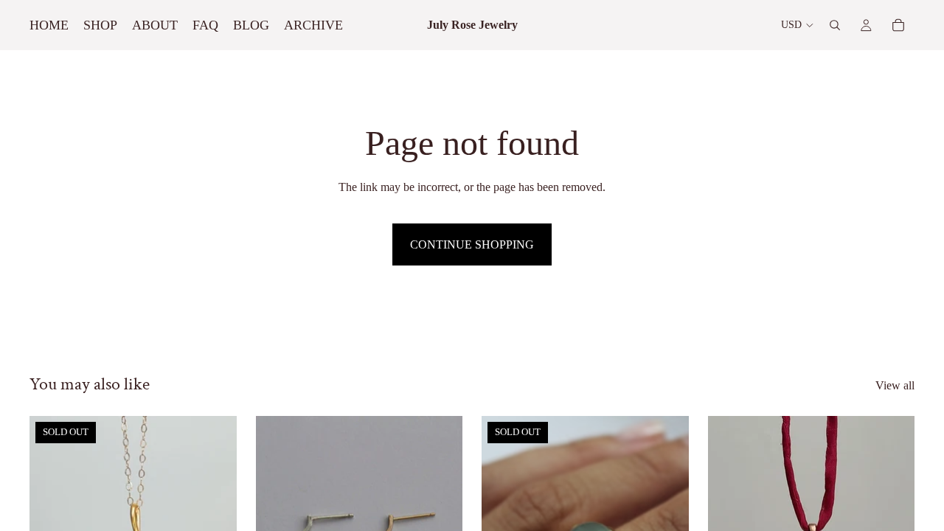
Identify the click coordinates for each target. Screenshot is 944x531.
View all (894, 385)
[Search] (835, 25)
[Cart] (898, 25)
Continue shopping (472, 244)
